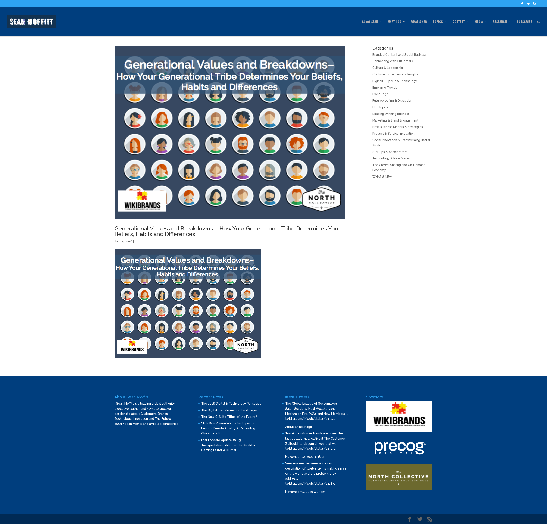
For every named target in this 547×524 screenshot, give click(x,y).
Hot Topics (380, 107)
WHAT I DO (394, 22)
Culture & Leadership (387, 67)
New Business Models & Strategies (397, 127)
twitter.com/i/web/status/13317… (310, 418)
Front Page (380, 94)
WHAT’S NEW (419, 22)
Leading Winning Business (391, 114)
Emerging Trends (384, 87)
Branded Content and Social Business (399, 54)
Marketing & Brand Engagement (395, 120)
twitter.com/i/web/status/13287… (310, 483)
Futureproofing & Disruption (392, 100)
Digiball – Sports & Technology (394, 81)
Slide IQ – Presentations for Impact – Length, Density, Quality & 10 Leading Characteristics (228, 428)
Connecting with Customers (392, 61)
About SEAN (370, 22)
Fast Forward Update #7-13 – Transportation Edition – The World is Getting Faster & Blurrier (228, 445)
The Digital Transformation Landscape (229, 410)
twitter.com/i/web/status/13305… (310, 448)
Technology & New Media (391, 158)
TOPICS (438, 22)
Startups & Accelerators (389, 152)
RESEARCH (500, 22)
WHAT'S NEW (382, 176)
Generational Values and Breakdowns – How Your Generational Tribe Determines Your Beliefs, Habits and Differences (227, 231)
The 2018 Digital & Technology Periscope (231, 403)
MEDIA (479, 22)
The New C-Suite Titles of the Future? (229, 416)
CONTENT (459, 22)
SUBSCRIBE (524, 22)
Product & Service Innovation (393, 133)
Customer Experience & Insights (395, 74)
